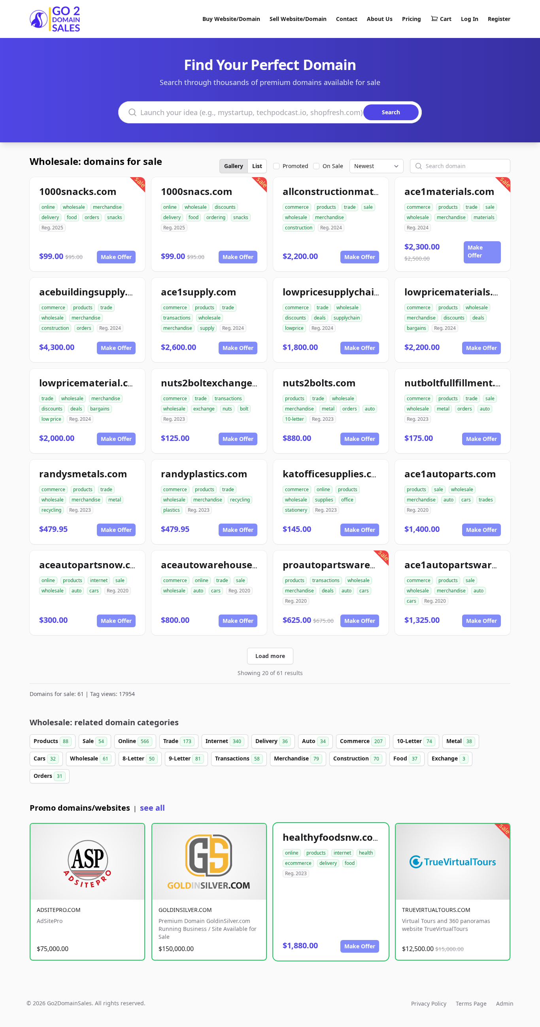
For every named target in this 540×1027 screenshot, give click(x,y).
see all (152, 807)
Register (499, 19)
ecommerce (298, 863)
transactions (177, 317)
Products (51, 741)
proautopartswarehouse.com (352, 564)
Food (405, 758)
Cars (45, 758)
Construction (356, 758)
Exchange (448, 758)
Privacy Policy (428, 1003)
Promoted (295, 166)
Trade (177, 741)
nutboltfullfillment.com (459, 382)
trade (350, 207)
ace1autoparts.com (450, 473)
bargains (416, 328)
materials (484, 217)
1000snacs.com (196, 191)
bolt (244, 408)
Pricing (411, 19)
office (347, 499)
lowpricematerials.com (458, 291)
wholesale (74, 207)
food (72, 217)
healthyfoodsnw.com (332, 837)
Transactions (237, 758)
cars (466, 499)
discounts (225, 207)
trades (486, 499)
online (48, 207)
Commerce (361, 741)
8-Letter (139, 758)
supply (207, 328)
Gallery (233, 166)
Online (133, 741)
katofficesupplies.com (335, 473)
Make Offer (116, 257)
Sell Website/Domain (298, 19)
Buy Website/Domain (231, 19)
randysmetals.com (83, 473)
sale (368, 207)
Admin (505, 1003)
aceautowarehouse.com (218, 564)
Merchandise (296, 758)
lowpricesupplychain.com (343, 291)
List (257, 166)
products (326, 207)
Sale (93, 741)
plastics (171, 510)
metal (328, 408)
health (366, 852)
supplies (324, 499)
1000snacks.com (78, 191)
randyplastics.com (204, 473)
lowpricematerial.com (91, 382)
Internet (223, 741)
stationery (296, 510)
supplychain (347, 317)
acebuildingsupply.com (93, 291)
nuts (227, 408)
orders (92, 217)
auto (370, 408)
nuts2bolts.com (319, 382)
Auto (314, 741)
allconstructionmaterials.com (353, 191)
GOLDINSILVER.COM (185, 910)
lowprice (294, 328)
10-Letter (414, 741)
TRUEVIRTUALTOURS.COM (436, 910)
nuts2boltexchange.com (218, 382)
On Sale (333, 166)
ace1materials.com (449, 191)
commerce (297, 207)
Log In (469, 19)
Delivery (271, 741)
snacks (114, 217)
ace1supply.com (198, 291)
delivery (50, 217)
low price (51, 419)
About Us (380, 19)
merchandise (107, 207)
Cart (445, 19)
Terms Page (471, 1003)
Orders (48, 775)
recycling (51, 510)
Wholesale (89, 758)
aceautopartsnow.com (92, 564)
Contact (346, 19)
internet (99, 580)
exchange (204, 408)
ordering (215, 217)
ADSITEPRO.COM (59, 910)
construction (298, 227)
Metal (459, 741)
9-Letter (185, 758)
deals (320, 317)
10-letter (294, 419)
